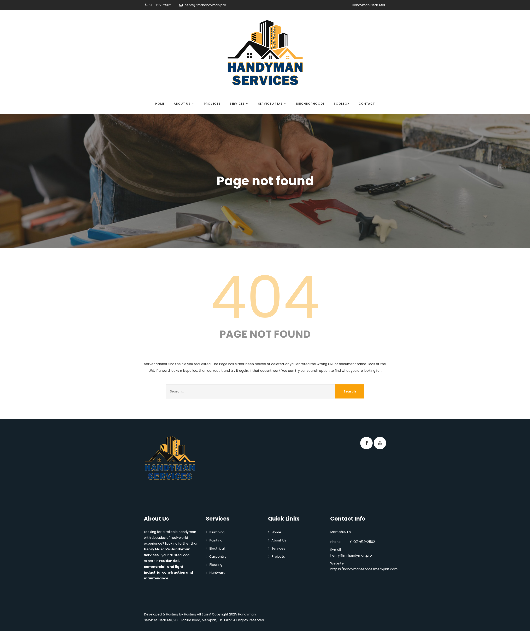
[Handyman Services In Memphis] (265, 54)
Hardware (217, 572)
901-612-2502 (160, 5)
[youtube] (380, 443)
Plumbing (216, 532)
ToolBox (341, 104)
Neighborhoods (310, 104)
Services (237, 104)
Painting (215, 540)
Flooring (215, 564)
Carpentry (217, 556)
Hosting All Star (196, 614)
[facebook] (366, 443)
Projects (212, 104)
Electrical (217, 548)
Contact (367, 104)
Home (160, 104)
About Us (182, 104)
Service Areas (270, 104)
